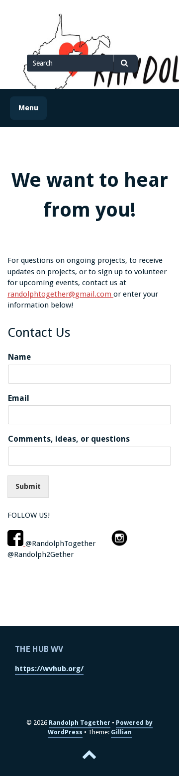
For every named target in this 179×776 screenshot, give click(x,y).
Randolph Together (79, 722)
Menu (28, 107)
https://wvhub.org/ (49, 668)
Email (18, 398)
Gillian (121, 732)
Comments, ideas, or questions (69, 439)
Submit (28, 486)
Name (19, 357)
